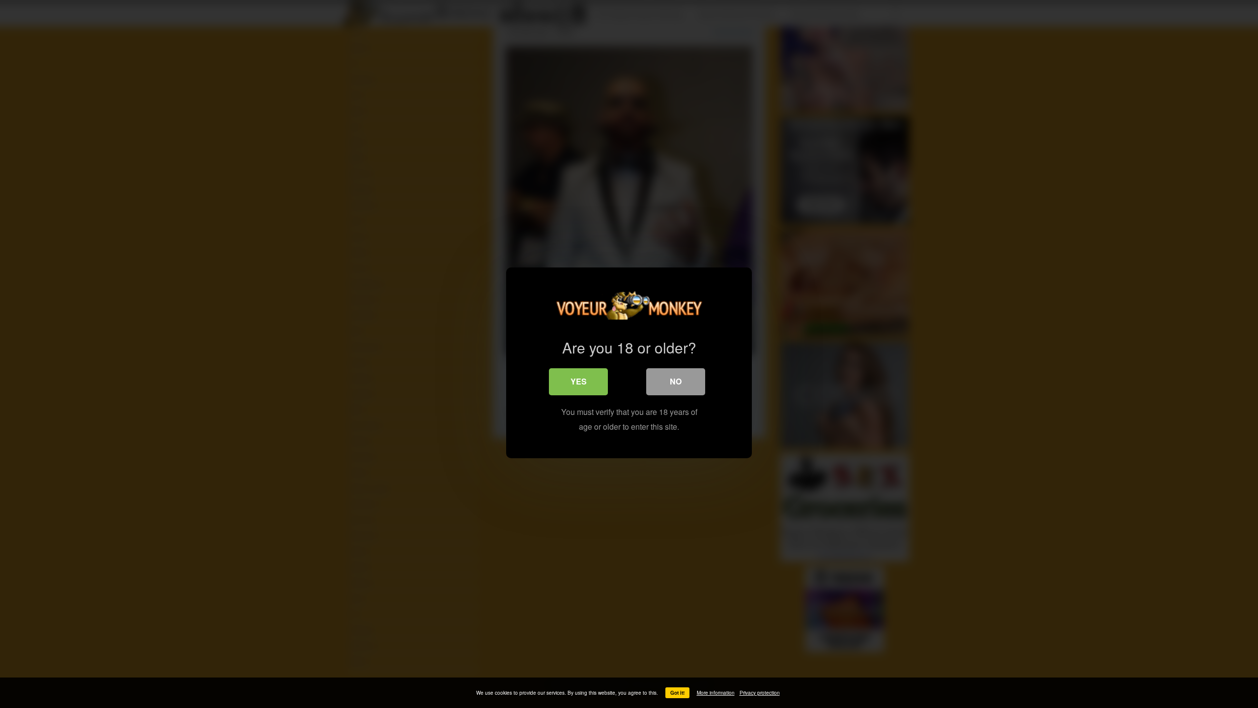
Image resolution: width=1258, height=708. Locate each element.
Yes (579, 381)
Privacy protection (760, 692)
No (676, 381)
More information (716, 692)
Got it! (677, 692)
